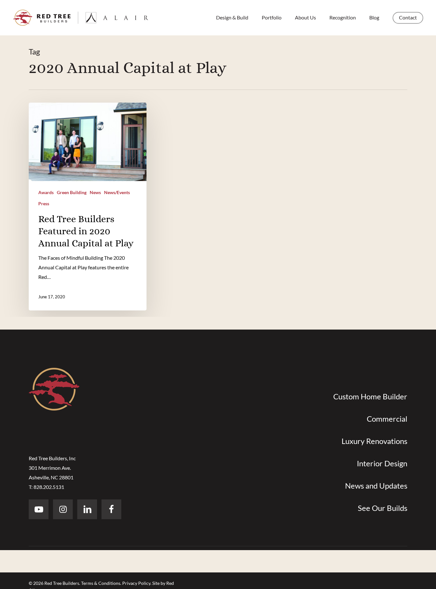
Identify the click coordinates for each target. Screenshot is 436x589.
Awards (46, 192)
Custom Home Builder (370, 396)
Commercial (387, 418)
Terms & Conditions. (101, 583)
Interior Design (382, 463)
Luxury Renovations (374, 441)
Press (43, 203)
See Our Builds (382, 508)
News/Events (117, 192)
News (95, 192)
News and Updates (376, 485)
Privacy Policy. (136, 583)
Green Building (71, 192)
